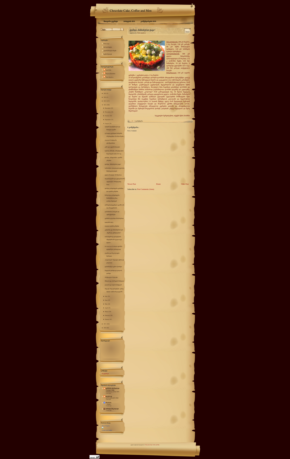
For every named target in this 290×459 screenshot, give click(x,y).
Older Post (185, 184)
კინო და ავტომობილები (112, 147)
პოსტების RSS (129, 21)
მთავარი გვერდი (111, 21)
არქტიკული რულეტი (111, 277)
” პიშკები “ (109, 404)
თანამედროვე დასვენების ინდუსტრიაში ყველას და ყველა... (113, 239)
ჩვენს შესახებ (107, 54)
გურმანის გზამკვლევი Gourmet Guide (112, 389)
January (107, 319)
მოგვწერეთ (105, 373)
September (108, 119)
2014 (105, 97)
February (107, 315)
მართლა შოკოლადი (112, 409)
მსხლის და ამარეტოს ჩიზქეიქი (114, 281)
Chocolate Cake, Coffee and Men (131, 10)
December (108, 108)
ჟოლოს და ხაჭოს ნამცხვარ (113, 285)
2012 (105, 105)
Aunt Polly (108, 70)
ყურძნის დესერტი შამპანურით (114, 218)
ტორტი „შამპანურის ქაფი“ (113, 164)
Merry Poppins (106, 426)
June (106, 300)
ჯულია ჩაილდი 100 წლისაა (113, 175)
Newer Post (131, 184)
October (107, 116)
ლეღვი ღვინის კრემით (112, 226)
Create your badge (107, 430)
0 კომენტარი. (139, 121)
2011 (105, 324)
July (106, 296)
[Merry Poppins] (103, 428)
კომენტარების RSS (148, 21)
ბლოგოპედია (107, 47)
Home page (106, 43)
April (106, 308)
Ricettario (108, 402)
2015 (105, 93)
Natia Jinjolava (109, 77)
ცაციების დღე (109, 222)
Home (158, 184)
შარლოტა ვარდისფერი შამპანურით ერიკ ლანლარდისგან (112, 198)
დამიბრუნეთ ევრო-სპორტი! (113, 266)
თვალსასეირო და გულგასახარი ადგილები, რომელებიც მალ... (115, 181)
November (108, 112)
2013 (105, 101)
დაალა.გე (109, 396)
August (107, 123)
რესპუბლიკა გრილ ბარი (112, 391)
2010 (105, 328)
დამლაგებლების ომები (112, 398)
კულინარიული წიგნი (109, 50)
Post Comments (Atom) (145, 189)
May (106, 304)
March (107, 311)
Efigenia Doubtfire (110, 73)
